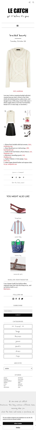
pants (18, 346)
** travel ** (18, 326)
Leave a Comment (18, 172)
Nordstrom (20, 381)
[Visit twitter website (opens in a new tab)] (12, 177)
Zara (5, 385)
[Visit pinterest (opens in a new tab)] (23, 177)
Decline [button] (18, 427)
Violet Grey (6, 379)
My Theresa (20, 377)
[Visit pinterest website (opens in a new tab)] (8, 50)
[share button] (33, 2)
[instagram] (13, 299)
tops (18, 356)
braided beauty (18, 35)
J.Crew (5, 384)
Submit (18, 315)
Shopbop (5, 382)
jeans (18, 341)
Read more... (7, 289)
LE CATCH (18, 10)
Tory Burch (20, 385)
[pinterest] (16, 299)
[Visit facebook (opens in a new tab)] (16, 177)
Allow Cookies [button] (18, 423)
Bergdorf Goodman (7, 381)
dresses (18, 336)
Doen (19, 387)
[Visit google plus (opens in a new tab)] (19, 177)
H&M (19, 382)
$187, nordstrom (18, 91)
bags (18, 331)
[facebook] (19, 299)
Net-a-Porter (20, 379)
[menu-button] (18, 25)
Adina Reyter (6, 387)
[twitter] (22, 299)
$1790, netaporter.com (10, 164)
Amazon (5, 377)
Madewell (20, 384)
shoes (18, 351)
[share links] (29, 2)
